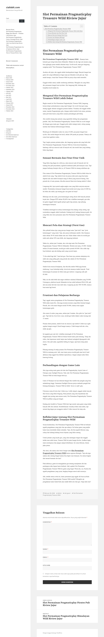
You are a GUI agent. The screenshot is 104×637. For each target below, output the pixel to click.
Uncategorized (10, 138)
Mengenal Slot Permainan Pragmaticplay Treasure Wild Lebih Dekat (65, 31)
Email (45, 557)
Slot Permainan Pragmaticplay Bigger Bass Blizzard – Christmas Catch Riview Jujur (14, 33)
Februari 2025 (9, 103)
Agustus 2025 (9, 91)
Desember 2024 (10, 107)
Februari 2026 (9, 79)
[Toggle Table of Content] (81, 26)
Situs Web (46, 565)
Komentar (47, 522)
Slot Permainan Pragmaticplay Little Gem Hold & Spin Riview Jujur (14, 43)
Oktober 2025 (9, 87)
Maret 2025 (9, 101)
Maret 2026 (9, 78)
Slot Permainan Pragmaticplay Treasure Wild (58, 28)
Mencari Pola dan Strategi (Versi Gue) (57, 35)
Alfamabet (8, 119)
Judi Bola (8, 131)
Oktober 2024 (9, 111)
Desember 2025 (10, 83)
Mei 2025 (8, 97)
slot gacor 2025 (10, 121)
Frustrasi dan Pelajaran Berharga (56, 37)
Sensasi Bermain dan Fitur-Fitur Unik (57, 33)
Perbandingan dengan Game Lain (56, 39)
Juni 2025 (8, 95)
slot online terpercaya (11, 136)
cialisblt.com (13, 7)
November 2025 (10, 85)
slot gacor (8, 133)
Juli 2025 (8, 93)
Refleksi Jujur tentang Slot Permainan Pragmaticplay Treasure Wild (65, 41)
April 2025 (9, 99)
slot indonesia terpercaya (12, 134)
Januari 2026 (9, 81)
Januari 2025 (9, 105)
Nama (45, 549)
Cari (7, 18)
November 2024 (10, 109)
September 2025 (10, 89)
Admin (60, 493)
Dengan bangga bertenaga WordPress (52, 633)
